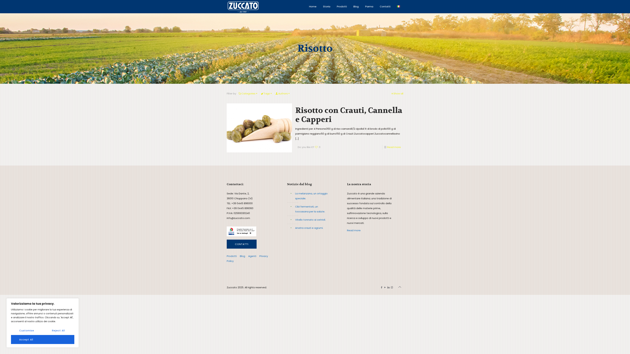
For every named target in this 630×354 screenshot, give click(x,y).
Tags (267, 93)
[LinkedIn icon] (388, 287)
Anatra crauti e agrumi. (309, 228)
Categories (248, 93)
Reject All (58, 330)
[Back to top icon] (399, 287)
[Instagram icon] (392, 287)
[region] (43, 322)
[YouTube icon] (385, 287)
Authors (283, 93)
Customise (26, 330)
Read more (394, 147)
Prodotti (232, 256)
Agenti (252, 256)
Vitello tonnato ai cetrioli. (310, 219)
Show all (398, 93)
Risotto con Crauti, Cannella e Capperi (348, 114)
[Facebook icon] (381, 287)
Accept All (26, 339)
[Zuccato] (243, 6)
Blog (242, 256)
